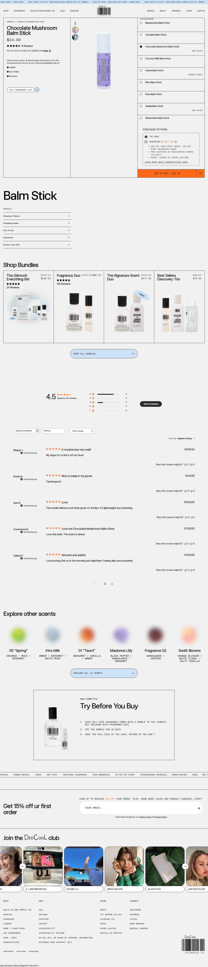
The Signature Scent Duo (123, 277)
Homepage (10, 22)
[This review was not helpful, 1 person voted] (192, 517)
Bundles (7, 914)
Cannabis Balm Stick (155, 34)
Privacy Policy (161, 817)
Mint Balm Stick (153, 82)
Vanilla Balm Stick (154, 106)
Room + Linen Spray (14, 928)
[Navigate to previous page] (94, 583)
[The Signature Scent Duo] (129, 312)
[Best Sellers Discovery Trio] (179, 312)
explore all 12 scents (88, 673)
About (103, 910)
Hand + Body (10, 938)
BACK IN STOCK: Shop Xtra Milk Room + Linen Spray (96, 2)
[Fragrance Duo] (79, 312)
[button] (6, 11)
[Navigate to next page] (112, 583)
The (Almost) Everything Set (18, 277)
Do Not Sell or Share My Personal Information (66, 938)
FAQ (41, 910)
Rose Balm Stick (153, 94)
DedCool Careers (139, 928)
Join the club (31, 838)
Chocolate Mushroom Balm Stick (31, 22)
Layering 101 (107, 919)
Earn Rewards (137, 924)
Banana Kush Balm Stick (157, 22)
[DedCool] (104, 10)
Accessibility (47, 928)
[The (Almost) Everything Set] (29, 307)
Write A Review (151, 404)
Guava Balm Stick (154, 70)
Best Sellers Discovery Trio (168, 277)
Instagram (135, 910)
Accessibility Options (52, 933)
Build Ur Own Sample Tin (17, 910)
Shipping (44, 919)
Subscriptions (11, 942)
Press (103, 924)
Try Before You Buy (111, 914)
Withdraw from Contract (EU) (55, 942)
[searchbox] (24, 431)
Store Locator (108, 928)
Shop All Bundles (84, 354)
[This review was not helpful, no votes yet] (191, 464)
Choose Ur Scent (28, 339)
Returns (43, 914)
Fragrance (8, 919)
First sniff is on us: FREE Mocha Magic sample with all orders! (38, 2)
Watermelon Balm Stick (157, 118)
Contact (43, 924)
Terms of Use (145, 817)
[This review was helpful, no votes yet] (186, 464)
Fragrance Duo (68, 275)
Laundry (7, 924)
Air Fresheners (11, 933)
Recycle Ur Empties (111, 933)
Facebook (134, 914)
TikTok (133, 919)
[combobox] (55, 430)
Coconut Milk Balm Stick (158, 58)
